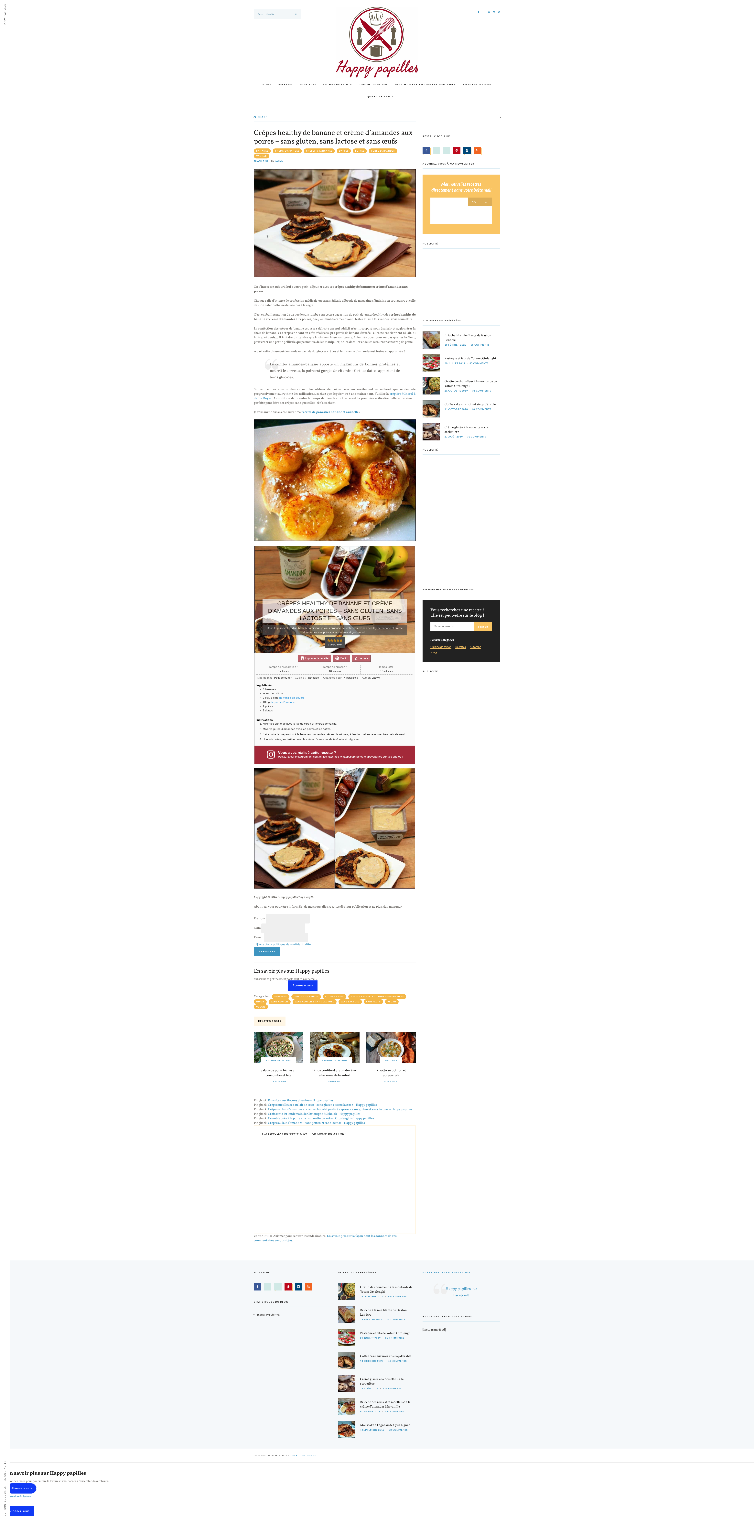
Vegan (391, 1001)
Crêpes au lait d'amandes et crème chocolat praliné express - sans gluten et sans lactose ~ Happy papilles (340, 1109)
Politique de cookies (5, 1502)
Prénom (259, 918)
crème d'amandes (287, 151)
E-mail (259, 937)
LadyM (279, 161)
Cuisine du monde (373, 84)
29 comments (394, 1411)
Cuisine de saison (337, 84)
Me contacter (5, 1471)
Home (267, 84)
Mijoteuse (308, 84)
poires (359, 151)
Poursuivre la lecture (18, 1496)
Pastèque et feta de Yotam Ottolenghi (470, 358)
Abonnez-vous (302, 985)
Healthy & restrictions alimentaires (425, 84)
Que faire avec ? (380, 96)
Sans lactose (350, 1001)
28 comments (398, 1430)
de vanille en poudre (292, 697)
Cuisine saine (334, 996)
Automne (280, 996)
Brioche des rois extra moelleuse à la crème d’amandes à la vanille (385, 1404)
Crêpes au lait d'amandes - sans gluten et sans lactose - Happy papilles (316, 1123)
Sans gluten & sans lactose (314, 1001)
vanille (261, 156)
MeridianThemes (304, 1455)
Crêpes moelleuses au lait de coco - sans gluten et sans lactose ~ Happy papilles (322, 1105)
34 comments (481, 409)
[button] (328, 640)
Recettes (285, 84)
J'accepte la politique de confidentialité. (284, 944)
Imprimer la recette (316, 658)
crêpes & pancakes (319, 151)
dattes (344, 151)
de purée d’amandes (283, 702)
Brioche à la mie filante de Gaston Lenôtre (468, 337)
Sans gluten (279, 1001)
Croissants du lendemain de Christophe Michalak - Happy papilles (314, 1114)
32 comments (476, 436)
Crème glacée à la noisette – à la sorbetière (466, 429)
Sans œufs (373, 1001)
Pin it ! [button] (343, 658)
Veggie (261, 1007)
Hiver (260, 1001)
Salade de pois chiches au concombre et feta (278, 1073)
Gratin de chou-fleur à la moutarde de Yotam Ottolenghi (471, 383)
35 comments (480, 344)
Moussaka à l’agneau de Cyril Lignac (385, 1425)
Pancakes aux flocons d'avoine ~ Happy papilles (300, 1100)
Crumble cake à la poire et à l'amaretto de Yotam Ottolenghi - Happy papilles (321, 1118)
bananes (262, 151)
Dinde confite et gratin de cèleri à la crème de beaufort (334, 1073)
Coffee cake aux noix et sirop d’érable (470, 404)
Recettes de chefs (477, 84)
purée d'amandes (383, 151)
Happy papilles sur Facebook (446, 1272)
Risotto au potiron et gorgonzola (391, 1073)
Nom (257, 928)
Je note (363, 658)
